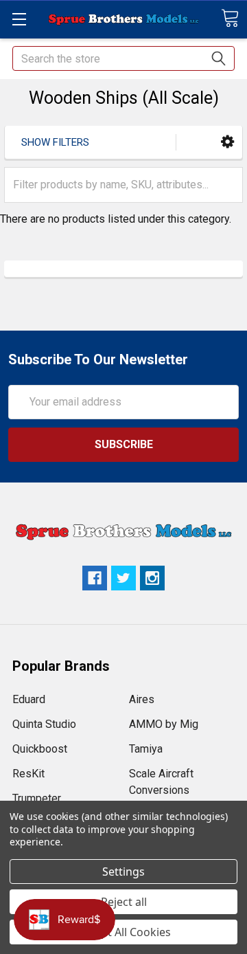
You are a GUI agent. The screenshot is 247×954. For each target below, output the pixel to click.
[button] (227, 142)
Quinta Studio (44, 724)
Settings (123, 871)
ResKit (28, 773)
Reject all (124, 901)
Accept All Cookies (124, 932)
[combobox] (123, 58)
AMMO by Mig (163, 724)
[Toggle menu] (19, 19)
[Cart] (230, 18)
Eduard (28, 699)
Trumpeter (36, 798)
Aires (141, 699)
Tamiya (146, 748)
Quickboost (39, 748)
